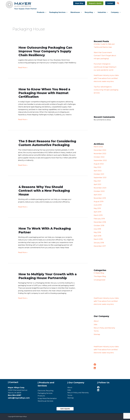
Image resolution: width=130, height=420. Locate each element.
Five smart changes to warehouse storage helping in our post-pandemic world (105, 67)
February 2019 (99, 219)
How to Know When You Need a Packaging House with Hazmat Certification (44, 93)
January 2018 (99, 243)
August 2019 (98, 201)
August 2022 (99, 164)
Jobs (95, 324)
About (96, 321)
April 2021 (97, 184)
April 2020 (98, 195)
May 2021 (97, 181)
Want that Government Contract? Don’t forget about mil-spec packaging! (105, 55)
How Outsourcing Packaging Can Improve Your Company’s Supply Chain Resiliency (45, 51)
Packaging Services (45, 393)
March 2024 (98, 147)
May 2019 (97, 208)
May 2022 (97, 167)
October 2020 (99, 191)
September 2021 (100, 177)
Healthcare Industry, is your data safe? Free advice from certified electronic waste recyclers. (106, 78)
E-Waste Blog (99, 273)
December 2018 (100, 222)
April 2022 (98, 171)
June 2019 (98, 205)
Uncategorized (99, 280)
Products (41, 396)
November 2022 (100, 153)
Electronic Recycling (45, 391)
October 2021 (99, 174)
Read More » (23, 67)
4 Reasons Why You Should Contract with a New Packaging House (44, 190)
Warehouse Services (45, 401)
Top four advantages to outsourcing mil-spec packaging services (106, 90)
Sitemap (97, 334)
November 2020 (100, 188)
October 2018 (99, 225)
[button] (79, 3)
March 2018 (98, 239)
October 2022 (99, 157)
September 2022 (100, 160)
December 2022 (100, 150)
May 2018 (97, 232)
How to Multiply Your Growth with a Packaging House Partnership (48, 276)
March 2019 (98, 215)
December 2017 (100, 246)
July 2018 (97, 229)
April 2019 (97, 212)
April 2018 (97, 236)
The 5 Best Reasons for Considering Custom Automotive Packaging (47, 143)
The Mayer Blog (100, 276)
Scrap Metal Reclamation (47, 398)
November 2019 (100, 198)
